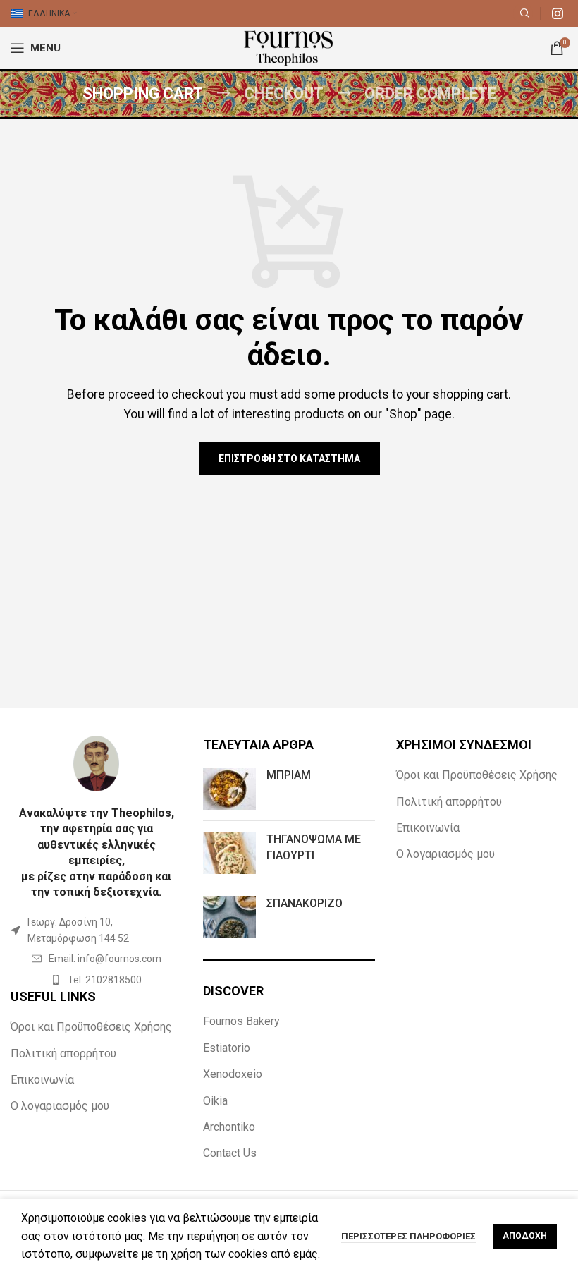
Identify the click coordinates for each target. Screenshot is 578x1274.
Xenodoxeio (232, 1074)
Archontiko (229, 1127)
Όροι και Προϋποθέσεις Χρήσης (91, 1026)
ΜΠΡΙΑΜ (288, 775)
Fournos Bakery (241, 1021)
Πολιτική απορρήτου (63, 1053)
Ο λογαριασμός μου (60, 1105)
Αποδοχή (525, 1236)
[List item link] (96, 958)
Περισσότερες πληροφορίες (408, 1236)
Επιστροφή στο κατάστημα (289, 458)
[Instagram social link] (557, 13)
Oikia (215, 1101)
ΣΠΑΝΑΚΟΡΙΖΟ (304, 903)
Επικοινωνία (42, 1079)
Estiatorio (226, 1048)
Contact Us (230, 1153)
